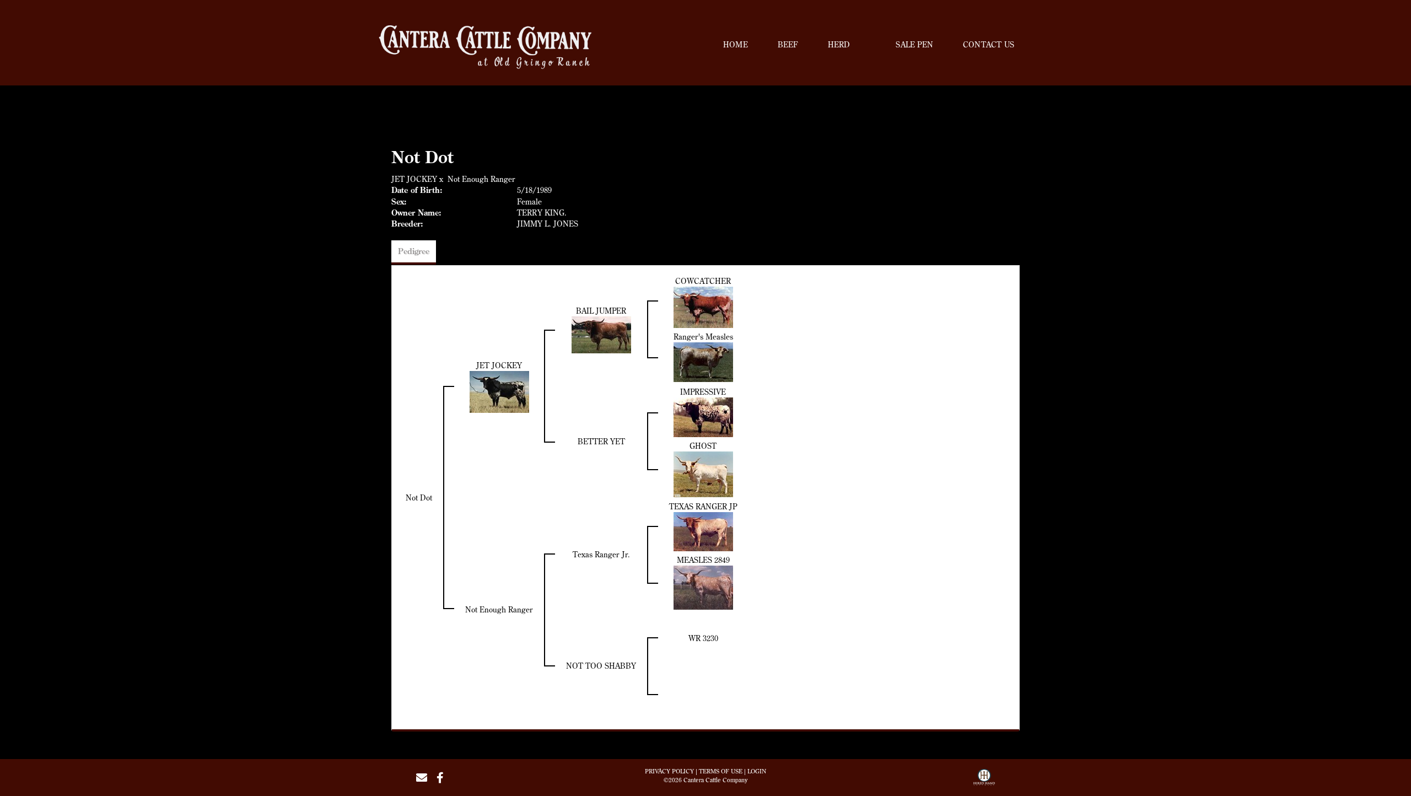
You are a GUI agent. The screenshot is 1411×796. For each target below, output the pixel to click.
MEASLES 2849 (703, 560)
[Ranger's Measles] (703, 361)
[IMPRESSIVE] (703, 416)
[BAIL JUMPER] (601, 333)
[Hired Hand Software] (984, 781)
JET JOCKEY (414, 179)
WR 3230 (703, 638)
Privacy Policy (669, 771)
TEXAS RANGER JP (703, 507)
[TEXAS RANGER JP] (703, 530)
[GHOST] (703, 473)
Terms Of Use (720, 771)
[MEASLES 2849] (703, 586)
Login (756, 771)
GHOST (703, 446)
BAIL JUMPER (601, 311)
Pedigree (413, 251)
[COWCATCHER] (703, 306)
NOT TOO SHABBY (601, 666)
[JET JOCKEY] (499, 391)
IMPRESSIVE (703, 392)
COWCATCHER (703, 281)
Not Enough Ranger (481, 179)
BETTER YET (601, 442)
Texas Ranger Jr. (601, 555)
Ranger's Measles (703, 337)
